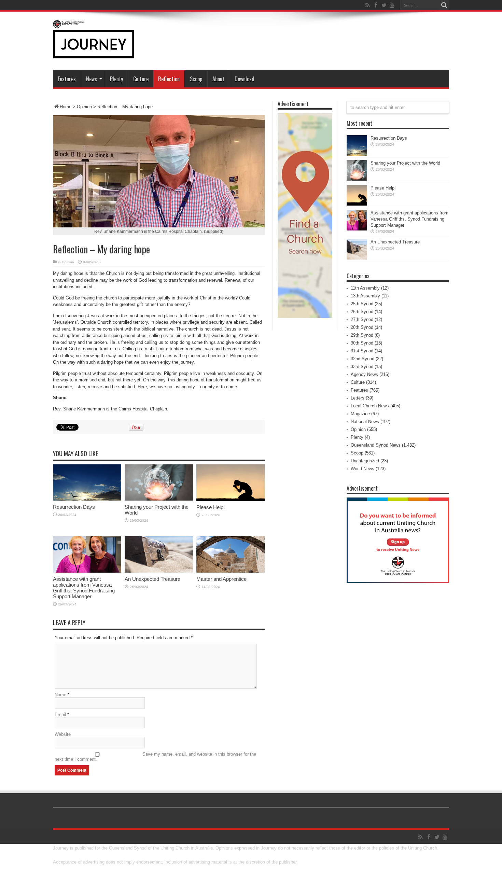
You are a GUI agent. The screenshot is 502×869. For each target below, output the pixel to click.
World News (362, 468)
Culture (141, 79)
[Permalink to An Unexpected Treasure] (159, 571)
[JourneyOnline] (93, 53)
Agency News (364, 374)
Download (244, 79)
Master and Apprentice (221, 579)
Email (60, 714)
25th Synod (362, 303)
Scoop (196, 79)
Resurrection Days (74, 507)
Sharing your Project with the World (405, 163)
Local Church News (370, 405)
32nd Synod (362, 358)
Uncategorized (365, 460)
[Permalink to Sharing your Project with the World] (159, 499)
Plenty (116, 79)
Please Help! (210, 507)
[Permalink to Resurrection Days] (87, 499)
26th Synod (362, 311)
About (218, 79)
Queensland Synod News (376, 445)
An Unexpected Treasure (152, 579)
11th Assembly (365, 288)
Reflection (169, 79)
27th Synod (362, 319)
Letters (357, 398)
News (91, 79)
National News (365, 421)
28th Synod (362, 327)
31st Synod (362, 350)
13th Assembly (365, 295)
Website (63, 734)
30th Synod (362, 343)
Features (67, 79)
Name (60, 694)
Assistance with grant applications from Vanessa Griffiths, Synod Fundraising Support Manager (84, 587)
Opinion (84, 106)
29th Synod (362, 335)
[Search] (444, 5)
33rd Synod (362, 366)
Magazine (360, 413)
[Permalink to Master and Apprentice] (230, 571)
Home (65, 106)
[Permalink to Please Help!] (230, 499)
